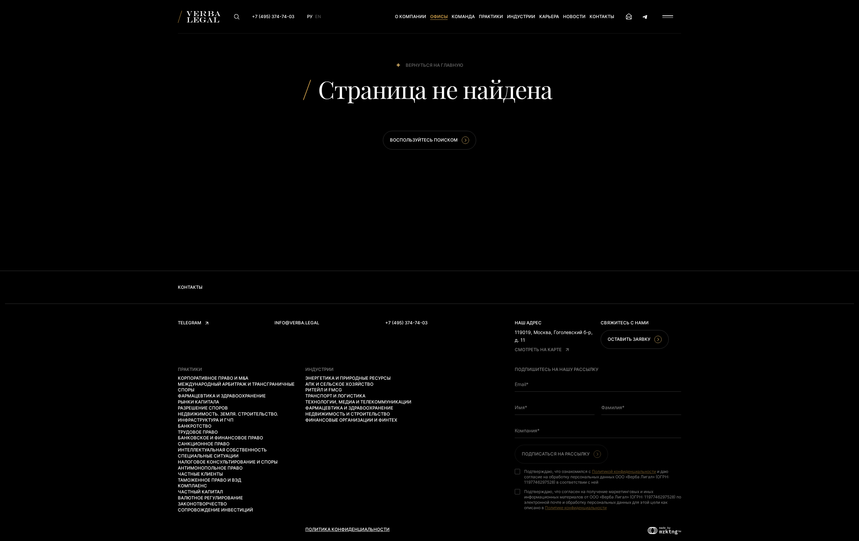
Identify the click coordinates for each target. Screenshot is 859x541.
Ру (309, 16)
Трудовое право (198, 432)
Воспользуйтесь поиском (424, 140)
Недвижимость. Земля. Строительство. (228, 414)
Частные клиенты (200, 474)
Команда (463, 16)
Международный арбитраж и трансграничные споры (236, 387)
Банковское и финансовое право (220, 437)
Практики (491, 16)
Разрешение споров (203, 408)
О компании (410, 16)
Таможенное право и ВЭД (209, 480)
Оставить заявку (629, 339)
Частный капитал (200, 491)
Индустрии (521, 16)
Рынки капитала (198, 401)
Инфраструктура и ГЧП (206, 420)
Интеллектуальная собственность (222, 449)
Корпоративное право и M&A (213, 378)
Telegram (189, 322)
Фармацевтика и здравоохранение (222, 395)
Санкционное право (204, 443)
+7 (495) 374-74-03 (406, 322)
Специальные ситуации (208, 455)
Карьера (549, 16)
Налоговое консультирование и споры (227, 462)
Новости (574, 16)
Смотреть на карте (538, 349)
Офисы (439, 16)
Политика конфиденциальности (347, 529)
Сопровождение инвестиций (215, 509)
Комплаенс (192, 485)
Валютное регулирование (210, 497)
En (318, 16)
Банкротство (194, 426)
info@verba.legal (296, 322)
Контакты (602, 16)
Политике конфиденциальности (576, 507)
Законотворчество (202, 503)
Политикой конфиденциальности (624, 471)
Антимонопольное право (210, 468)
